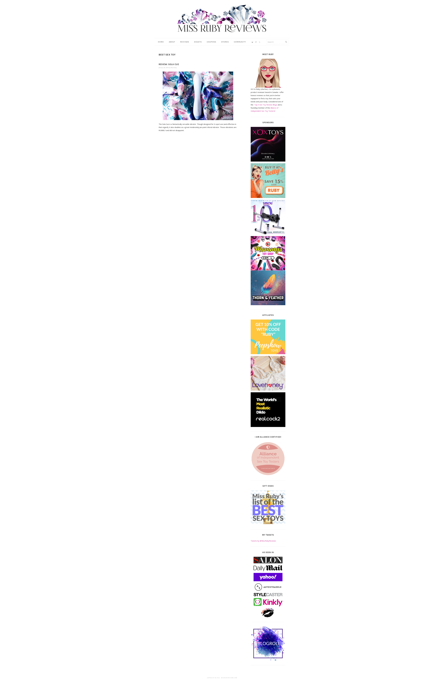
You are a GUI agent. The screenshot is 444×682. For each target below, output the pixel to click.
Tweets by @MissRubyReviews (263, 541)
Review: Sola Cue (169, 64)
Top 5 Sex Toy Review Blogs (265, 105)
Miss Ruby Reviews (222, 18)
